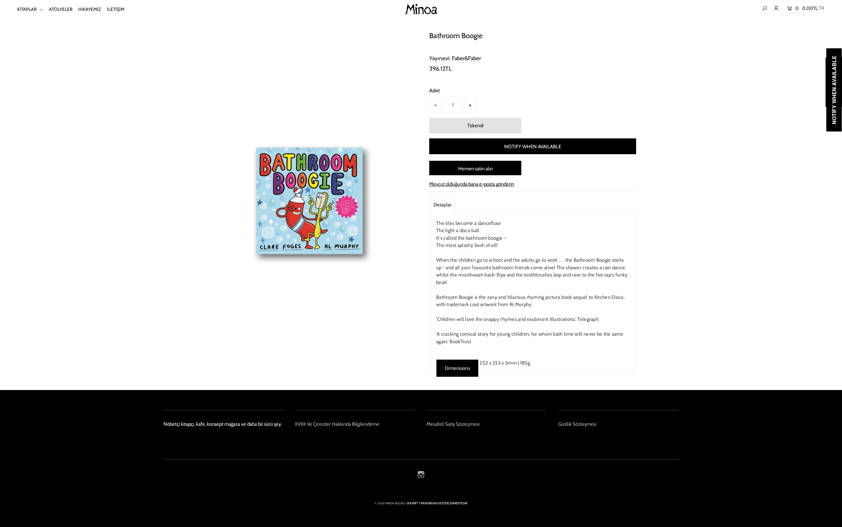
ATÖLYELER (60, 9)
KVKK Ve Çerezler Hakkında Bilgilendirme (337, 424)
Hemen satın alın (475, 169)
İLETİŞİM (115, 9)
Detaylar (442, 205)
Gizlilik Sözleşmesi (577, 424)
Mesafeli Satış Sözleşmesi (453, 424)
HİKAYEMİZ (89, 9)
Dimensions (457, 368)
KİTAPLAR (27, 9)
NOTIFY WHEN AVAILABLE (532, 147)
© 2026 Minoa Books (390, 503)
